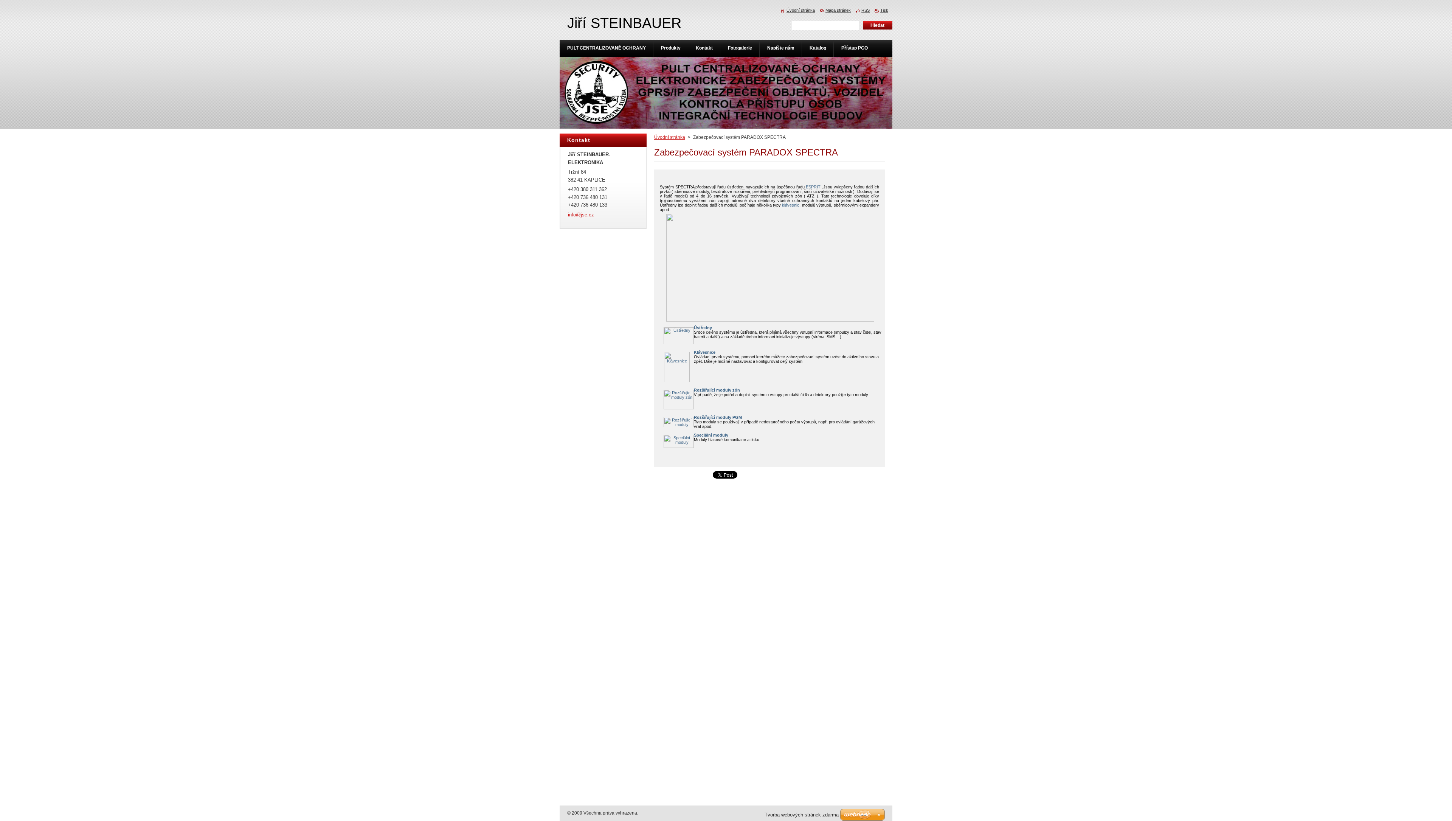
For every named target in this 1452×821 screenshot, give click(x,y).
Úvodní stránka (669, 137)
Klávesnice (704, 352)
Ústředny (703, 327)
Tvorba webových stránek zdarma (802, 815)
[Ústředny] (679, 343)
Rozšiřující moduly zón (717, 390)
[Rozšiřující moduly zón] (679, 408)
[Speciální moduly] (679, 446)
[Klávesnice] (677, 380)
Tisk (884, 10)
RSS (865, 10)
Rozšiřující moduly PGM (718, 417)
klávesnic (790, 205)
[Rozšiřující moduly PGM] (679, 425)
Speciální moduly (711, 435)
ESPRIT (813, 187)
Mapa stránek (838, 10)
